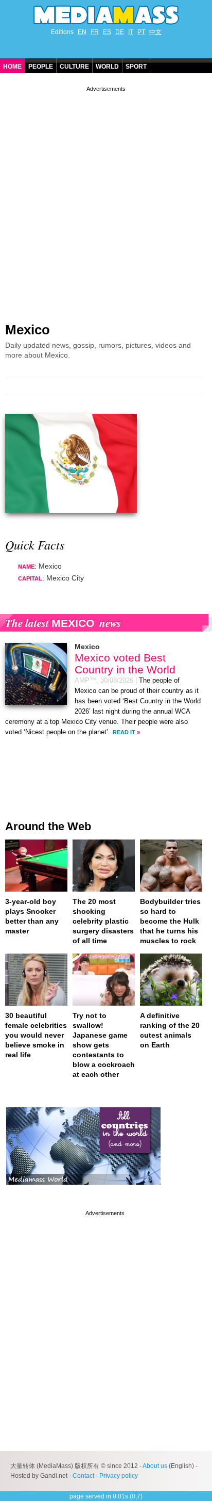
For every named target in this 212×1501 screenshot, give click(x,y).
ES (107, 32)
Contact (83, 1475)
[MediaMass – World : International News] (83, 1192)
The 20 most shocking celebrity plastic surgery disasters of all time (103, 921)
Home (12, 66)
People (40, 66)
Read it (124, 732)
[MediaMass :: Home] (106, 15)
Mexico (27, 329)
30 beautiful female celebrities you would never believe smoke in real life (36, 1035)
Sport (136, 66)
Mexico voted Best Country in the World (125, 663)
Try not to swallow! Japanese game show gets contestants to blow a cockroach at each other (104, 1044)
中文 (155, 32)
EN (82, 32)
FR (95, 32)
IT (130, 32)
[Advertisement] (106, 200)
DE (119, 32)
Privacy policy (118, 1475)
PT (141, 32)
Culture (74, 66)
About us (155, 1466)
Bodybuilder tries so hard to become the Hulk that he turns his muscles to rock (170, 921)
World (107, 66)
